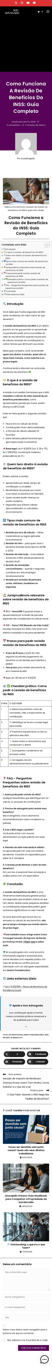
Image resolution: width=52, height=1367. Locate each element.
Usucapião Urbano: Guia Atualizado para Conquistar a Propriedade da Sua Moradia (26, 1199)
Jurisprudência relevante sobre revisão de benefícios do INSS (25, 269)
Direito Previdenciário (34, 1035)
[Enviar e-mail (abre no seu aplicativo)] (34, 2)
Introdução (10, 249)
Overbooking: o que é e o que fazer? (27, 1246)
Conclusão (11, 291)
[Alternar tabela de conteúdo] (45, 245)
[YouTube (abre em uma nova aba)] (28, 2)
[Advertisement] (26, 44)
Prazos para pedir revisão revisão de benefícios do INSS (23, 274)
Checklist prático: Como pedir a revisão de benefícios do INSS (28, 281)
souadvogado (28, 158)
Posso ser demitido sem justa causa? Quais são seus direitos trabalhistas (26, 1150)
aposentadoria (16, 1035)
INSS (46, 1035)
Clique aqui (29, 941)
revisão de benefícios (12, 1037)
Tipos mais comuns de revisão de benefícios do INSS (27, 262)
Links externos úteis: (15, 294)
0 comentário (13, 125)
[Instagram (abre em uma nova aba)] (22, 2)
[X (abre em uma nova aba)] (17, 2)
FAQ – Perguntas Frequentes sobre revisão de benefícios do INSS (27, 286)
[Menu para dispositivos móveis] (46, 11)
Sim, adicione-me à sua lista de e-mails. (27, 1340)
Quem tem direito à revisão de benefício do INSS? (26, 257)
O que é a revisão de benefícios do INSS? (24, 252)
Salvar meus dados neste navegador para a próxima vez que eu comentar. (25, 1331)
